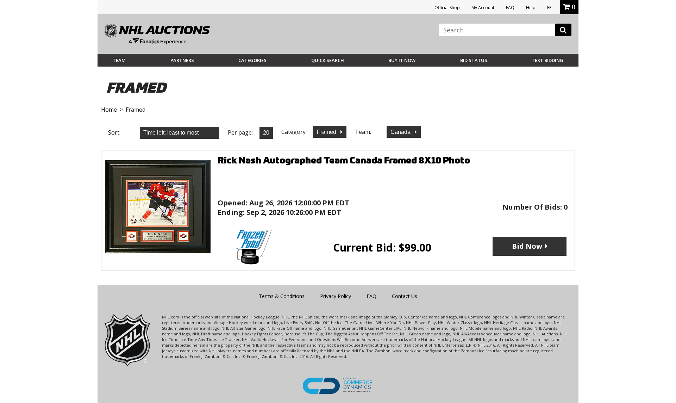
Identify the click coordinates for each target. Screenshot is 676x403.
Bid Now (527, 246)
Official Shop (447, 8)
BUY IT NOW (401, 60)
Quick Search (327, 60)
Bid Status (473, 60)
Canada (401, 132)
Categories (252, 60)
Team (119, 60)
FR (549, 8)
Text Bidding (547, 60)
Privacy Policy (335, 296)
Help (531, 8)
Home (109, 109)
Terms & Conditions (282, 296)
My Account (482, 8)
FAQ (510, 8)
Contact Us (404, 296)
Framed (327, 132)
